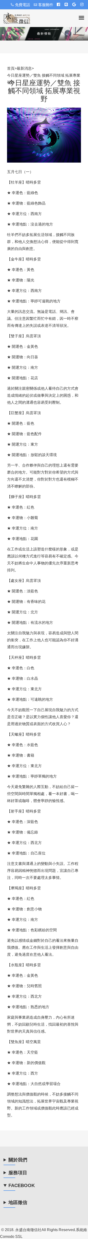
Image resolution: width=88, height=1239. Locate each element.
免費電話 (22, 5)
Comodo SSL (11, 1237)
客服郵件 (45, 5)
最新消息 (24, 68)
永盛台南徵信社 (28, 1230)
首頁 (11, 68)
